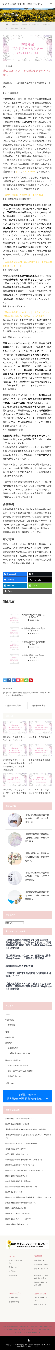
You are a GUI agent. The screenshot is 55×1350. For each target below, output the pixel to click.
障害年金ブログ (16, 1293)
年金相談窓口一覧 (41, 1265)
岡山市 (23, 552)
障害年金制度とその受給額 (18, 1065)
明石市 (38, 559)
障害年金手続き (17, 695)
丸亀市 (14, 544)
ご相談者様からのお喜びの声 (19, 1053)
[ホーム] (7, 23)
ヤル (18, 171)
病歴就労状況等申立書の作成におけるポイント (14, 738)
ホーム (7, 1014)
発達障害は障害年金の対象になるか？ (33, 629)
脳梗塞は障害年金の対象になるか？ (33, 656)
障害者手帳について (15, 1076)
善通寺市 (43, 544)
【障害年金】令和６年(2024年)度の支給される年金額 (25, 1129)
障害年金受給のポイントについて (18, 1219)
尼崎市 (21, 559)
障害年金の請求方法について (16, 1176)
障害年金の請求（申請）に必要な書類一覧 (21, 1144)
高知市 (46, 548)
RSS (29, 1340)
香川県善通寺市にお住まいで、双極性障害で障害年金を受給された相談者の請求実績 (14, 765)
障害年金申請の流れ (15, 1261)
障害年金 (9, 66)
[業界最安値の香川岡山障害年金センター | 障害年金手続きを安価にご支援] (27, 1247)
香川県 (19, 548)
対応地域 (11, 1025)
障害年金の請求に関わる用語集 (17, 1124)
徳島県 (6, 552)
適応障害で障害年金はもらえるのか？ (33, 616)
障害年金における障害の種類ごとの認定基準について (25, 1170)
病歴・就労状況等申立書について (18, 1154)
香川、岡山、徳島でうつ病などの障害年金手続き (39, 791)
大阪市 (8, 555)
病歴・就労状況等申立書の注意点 (20, 1071)
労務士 (14, 693)
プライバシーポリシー (41, 1299)
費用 (7, 1032)
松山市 (38, 548)
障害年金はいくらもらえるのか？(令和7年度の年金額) (14, 792)
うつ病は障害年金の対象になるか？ (33, 643)
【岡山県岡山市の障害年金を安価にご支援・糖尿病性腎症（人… (37, 857)
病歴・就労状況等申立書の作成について (20, 1214)
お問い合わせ (10, 1083)
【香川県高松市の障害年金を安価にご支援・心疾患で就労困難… (37, 876)
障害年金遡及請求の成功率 (15, 1208)
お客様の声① (14, 1298)
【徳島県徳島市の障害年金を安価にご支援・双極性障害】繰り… (37, 837)
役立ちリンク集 (40, 1305)
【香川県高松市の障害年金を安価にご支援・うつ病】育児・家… (37, 818)
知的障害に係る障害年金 (39, 737)
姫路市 (29, 559)
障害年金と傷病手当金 (13, 1192)
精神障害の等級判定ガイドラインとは (19, 1165)
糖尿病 (20, 693)
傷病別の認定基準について (15, 1149)
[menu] (51, 4)
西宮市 (12, 559)
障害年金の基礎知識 (13, 1060)
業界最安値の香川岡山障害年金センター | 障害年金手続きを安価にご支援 (32, 1345)
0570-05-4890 (28, 171)
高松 (5, 544)
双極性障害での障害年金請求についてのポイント (24, 1160)
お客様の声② (14, 1302)
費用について (14, 1267)
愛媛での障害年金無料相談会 (39, 761)
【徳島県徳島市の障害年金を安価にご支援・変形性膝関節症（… (37, 895)
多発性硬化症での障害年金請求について (20, 1119)
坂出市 (23, 544)
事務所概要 (9, 1037)
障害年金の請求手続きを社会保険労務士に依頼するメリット (28, 1197)
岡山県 (44, 552)
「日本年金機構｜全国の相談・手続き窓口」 (24, 195)
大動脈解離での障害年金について (18, 1224)
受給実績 (8, 1043)
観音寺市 (32, 544)
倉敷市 (31, 552)
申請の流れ (9, 1020)
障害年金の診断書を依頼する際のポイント (21, 1187)
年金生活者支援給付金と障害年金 (18, 1181)
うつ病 (8, 693)
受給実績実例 (13, 1048)
